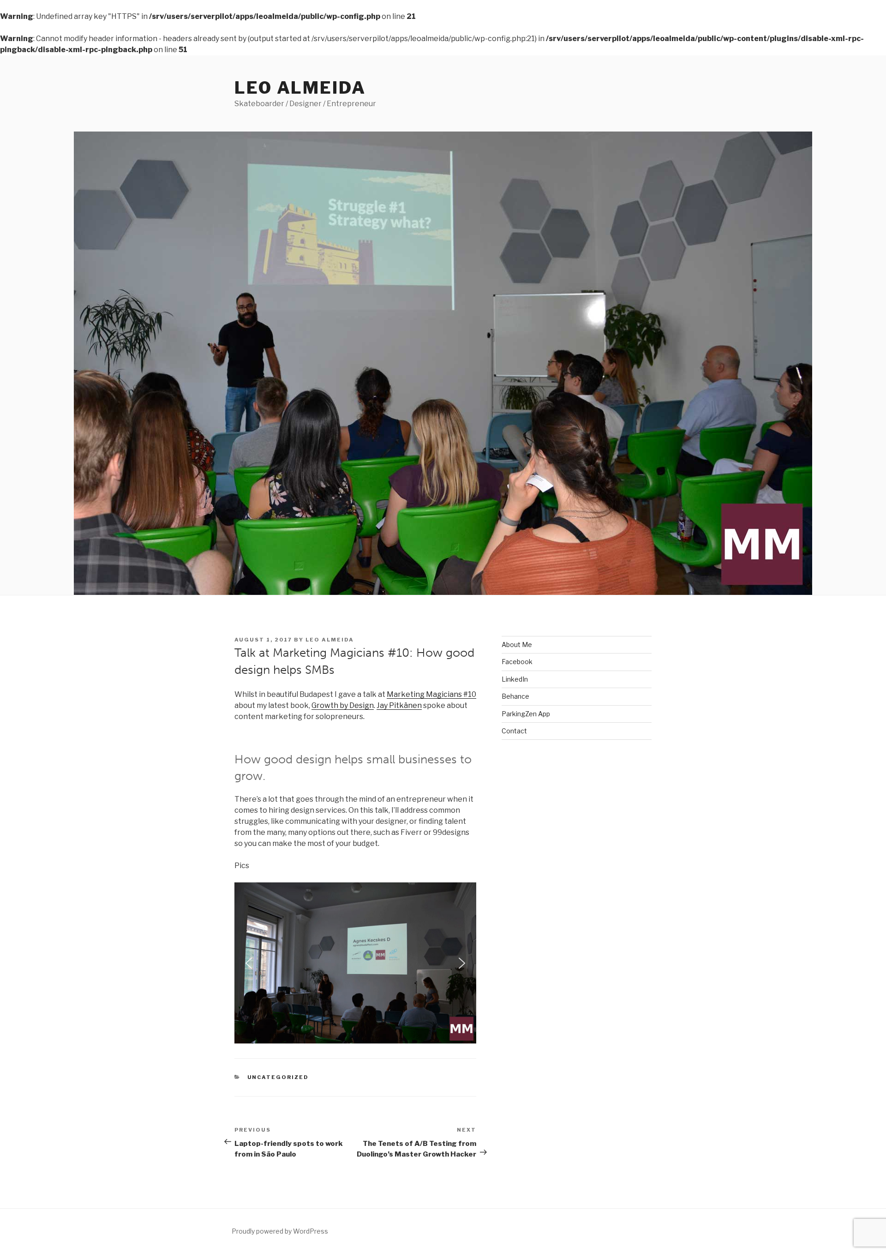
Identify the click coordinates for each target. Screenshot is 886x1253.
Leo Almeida (300, 88)
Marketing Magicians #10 (431, 694)
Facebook (517, 661)
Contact (514, 731)
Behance (515, 696)
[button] (248, 963)
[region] (355, 963)
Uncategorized (278, 1077)
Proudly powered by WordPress (280, 1231)
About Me (517, 644)
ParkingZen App (526, 714)
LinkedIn (515, 679)
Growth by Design (342, 705)
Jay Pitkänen (399, 705)
